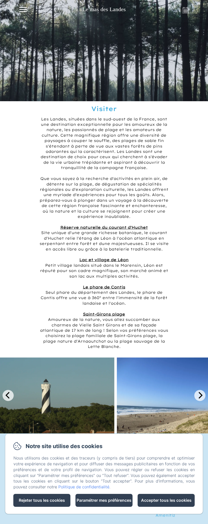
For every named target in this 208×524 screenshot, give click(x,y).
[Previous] (8, 395)
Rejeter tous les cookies (42, 500)
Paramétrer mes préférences (104, 500)
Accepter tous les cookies (166, 500)
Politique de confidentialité (83, 486)
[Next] (199, 395)
